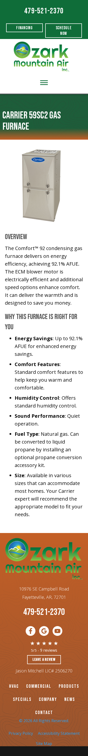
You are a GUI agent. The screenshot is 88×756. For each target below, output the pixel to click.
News (69, 699)
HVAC (14, 686)
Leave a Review (44, 659)
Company (48, 699)
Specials (22, 699)
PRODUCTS (69, 686)
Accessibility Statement (59, 733)
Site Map (44, 743)
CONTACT (44, 713)
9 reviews (48, 650)
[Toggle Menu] (44, 82)
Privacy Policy (21, 733)
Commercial (38, 686)
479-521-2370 (44, 11)
